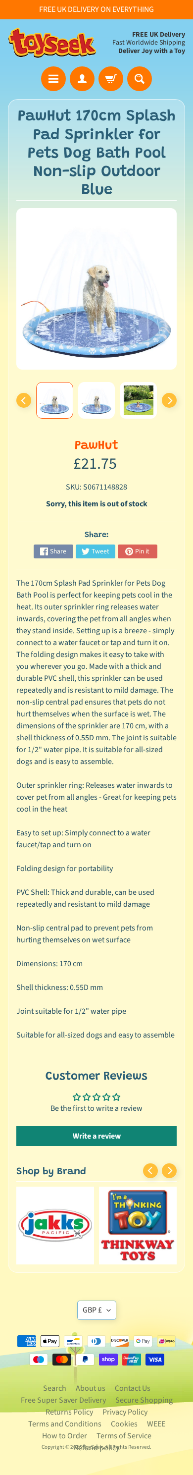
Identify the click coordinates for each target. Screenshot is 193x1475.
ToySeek (93, 1447)
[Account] (82, 78)
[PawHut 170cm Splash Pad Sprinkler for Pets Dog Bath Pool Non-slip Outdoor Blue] (54, 400)
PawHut (96, 446)
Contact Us (132, 1388)
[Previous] (23, 400)
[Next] (169, 400)
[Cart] (110, 78)
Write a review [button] (97, 1136)
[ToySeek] (52, 42)
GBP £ (92, 1310)
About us (90, 1388)
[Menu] (53, 78)
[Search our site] (139, 78)
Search (54, 1388)
